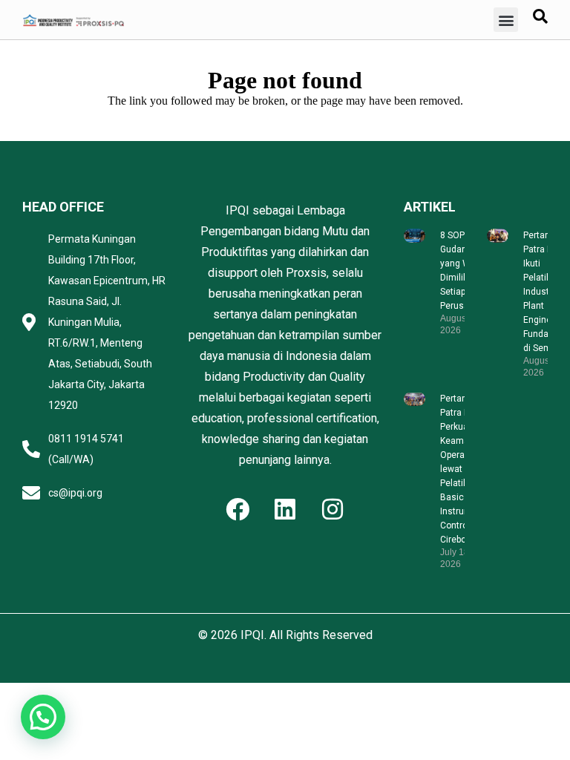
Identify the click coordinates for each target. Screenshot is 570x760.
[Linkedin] (285, 509)
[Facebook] (237, 509)
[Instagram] (332, 509)
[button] (506, 19)
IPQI (252, 635)
